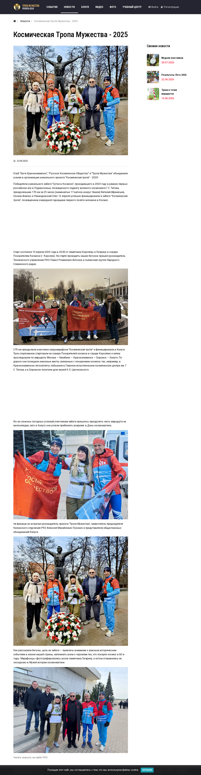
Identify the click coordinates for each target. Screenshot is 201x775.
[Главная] (14, 21)
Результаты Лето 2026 (173, 74)
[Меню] (183, 7)
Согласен (147, 770)
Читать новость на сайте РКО (30, 757)
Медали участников (172, 57)
